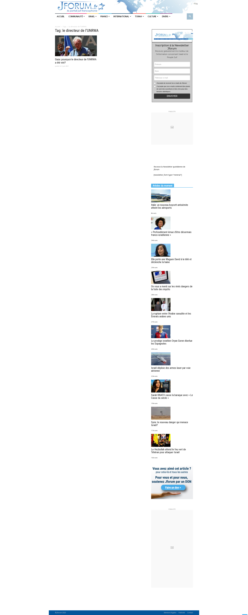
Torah (138, 16)
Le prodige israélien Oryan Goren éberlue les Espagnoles (171, 342)
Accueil (61, 16)
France (104, 16)
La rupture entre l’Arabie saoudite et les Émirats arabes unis (171, 315)
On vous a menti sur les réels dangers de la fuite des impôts (171, 288)
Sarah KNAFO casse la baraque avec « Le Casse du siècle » (172, 396)
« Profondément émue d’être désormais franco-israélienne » (171, 233)
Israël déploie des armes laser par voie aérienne (171, 369)
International (121, 16)
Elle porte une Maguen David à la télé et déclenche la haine (171, 261)
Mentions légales (170, 613)
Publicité (182, 613)
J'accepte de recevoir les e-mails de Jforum (172, 83)
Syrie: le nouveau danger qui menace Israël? (169, 424)
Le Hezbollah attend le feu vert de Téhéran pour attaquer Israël (168, 451)
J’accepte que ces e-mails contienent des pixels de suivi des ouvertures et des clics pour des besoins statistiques (173, 89)
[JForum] (124, 6)
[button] (190, 16)
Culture (152, 16)
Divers (165, 16)
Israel (91, 16)
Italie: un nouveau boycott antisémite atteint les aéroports (169, 206)
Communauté (75, 16)
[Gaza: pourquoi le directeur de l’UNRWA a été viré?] (76, 45)
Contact (190, 613)
